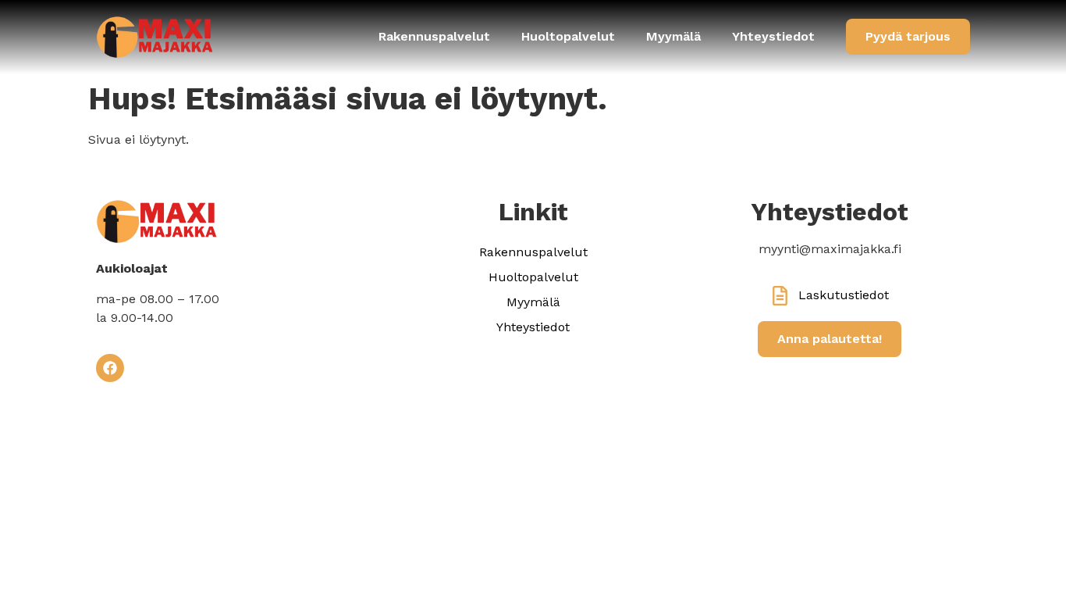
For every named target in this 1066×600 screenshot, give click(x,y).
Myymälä (673, 36)
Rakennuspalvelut (434, 36)
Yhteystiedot (773, 36)
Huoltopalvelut (568, 36)
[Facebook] (110, 368)
